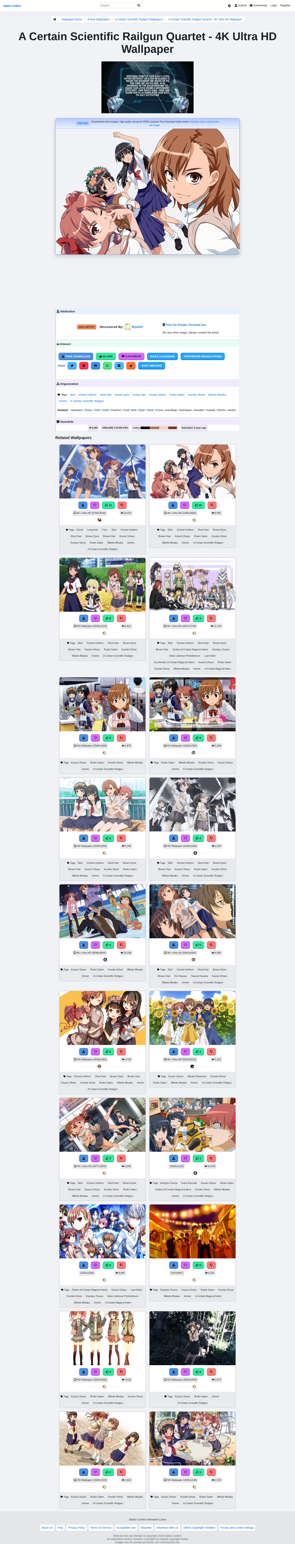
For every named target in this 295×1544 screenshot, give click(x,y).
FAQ (60, 1527)
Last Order (210, 656)
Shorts (221, 410)
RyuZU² (137, 327)
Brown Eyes (92, 536)
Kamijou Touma (220, 649)
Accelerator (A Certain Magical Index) (174, 662)
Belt (133, 410)
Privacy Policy (76, 1527)
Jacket (231, 410)
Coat (126, 410)
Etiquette (146, 1527)
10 (200, 505)
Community (259, 5)
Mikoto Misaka (217, 394)
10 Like (107, 356)
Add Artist (86, 326)
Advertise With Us (167, 1527)
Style (141, 410)
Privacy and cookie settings (237, 1527)
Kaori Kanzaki (189, 1183)
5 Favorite (132, 356)
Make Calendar (162, 356)
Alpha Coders (12, 5)
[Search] (139, 5)
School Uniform (128, 529)
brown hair (139, 394)
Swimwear (185, 410)
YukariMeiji (203, 1066)
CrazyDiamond (113, 1066)
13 (110, 505)
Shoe (150, 410)
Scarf (105, 410)
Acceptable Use (126, 1527)
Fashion (116, 410)
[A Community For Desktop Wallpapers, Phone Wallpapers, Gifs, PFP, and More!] (54, 19)
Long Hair (92, 529)
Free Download (77, 356)
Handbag (170, 410)
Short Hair (76, 536)
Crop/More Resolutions (203, 356)
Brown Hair (109, 536)
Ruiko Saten (177, 394)
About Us (47, 1527)
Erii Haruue (180, 976)
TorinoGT (203, 752)
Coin (104, 529)
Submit (242, 5)
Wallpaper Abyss (72, 19)
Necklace (77, 410)
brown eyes (122, 394)
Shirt (97, 410)
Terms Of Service (100, 1527)
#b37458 (154, 428)
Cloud (79, 529)
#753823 (172, 428)
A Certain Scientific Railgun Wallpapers (139, 19)
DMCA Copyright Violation (199, 1527)
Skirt (113, 529)
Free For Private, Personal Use (186, 324)
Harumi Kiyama (199, 976)
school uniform (87, 394)
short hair (106, 394)
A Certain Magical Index (218, 668)
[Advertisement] (147, 280)
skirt (72, 394)
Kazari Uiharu (157, 394)
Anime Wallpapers (98, 19)
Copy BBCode (151, 365)
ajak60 (203, 853)
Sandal (210, 410)
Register (285, 5)
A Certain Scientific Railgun (87, 401)
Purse (159, 410)
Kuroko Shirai (196, 394)
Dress (88, 410)
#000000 (145, 428)
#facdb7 (163, 428)
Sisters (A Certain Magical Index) (190, 649)
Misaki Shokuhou (197, 1076)
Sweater (199, 410)
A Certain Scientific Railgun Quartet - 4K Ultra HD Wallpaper (205, 19)
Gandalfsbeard (113, 520)
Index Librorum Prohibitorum (184, 656)
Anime (63, 401)
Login (273, 5)
